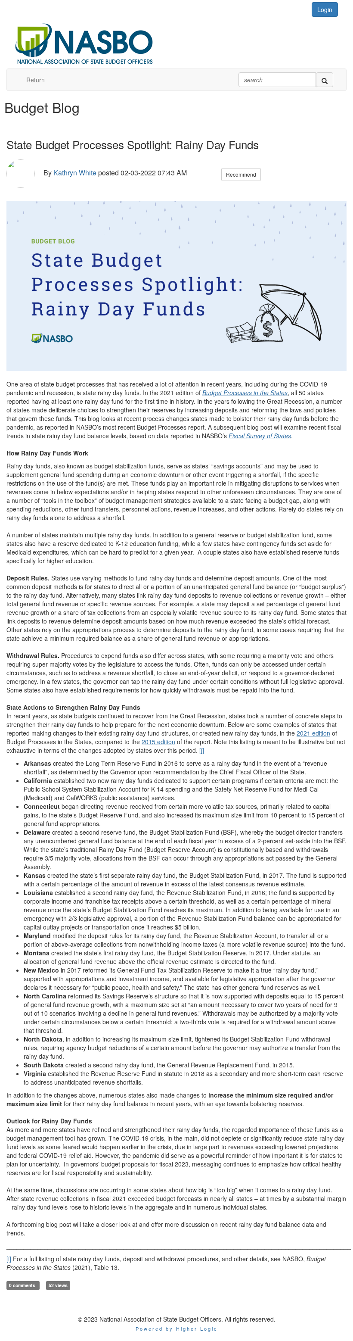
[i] (201, 750)
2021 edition (313, 733)
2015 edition (158, 741)
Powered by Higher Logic (177, 1328)
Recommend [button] (241, 174)
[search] (324, 79)
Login (324, 9)
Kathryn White (74, 173)
